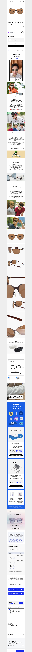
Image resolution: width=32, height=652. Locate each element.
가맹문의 (21, 642)
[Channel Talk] (23, 645)
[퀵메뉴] (8, 1)
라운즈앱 (9, 642)
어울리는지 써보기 (12, 650)
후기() (14, 50)
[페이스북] (10, 645)
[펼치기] (16, 649)
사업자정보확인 (9, 643)
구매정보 (23, 50)
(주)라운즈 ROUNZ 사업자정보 (15, 643)
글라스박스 (18, 642)
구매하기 (20, 650)
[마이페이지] (21, 1)
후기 (12, 24)
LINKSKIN (9, 21)
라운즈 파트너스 (14, 642)
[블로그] (13, 645)
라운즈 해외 (11, 642)
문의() (18, 50)
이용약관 (15, 641)
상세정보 (9, 50)
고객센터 (9, 641)
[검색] (20, 1)
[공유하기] (23, 21)
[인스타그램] (11, 645)
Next (24, 11)
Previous (8, 11)
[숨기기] (23, 634)
